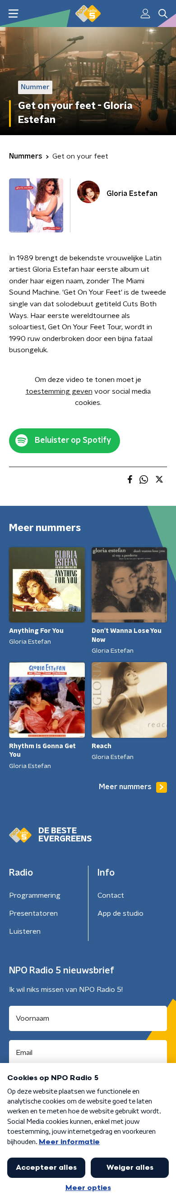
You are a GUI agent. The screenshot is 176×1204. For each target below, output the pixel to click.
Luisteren (25, 931)
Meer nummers (125, 787)
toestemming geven (59, 391)
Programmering (34, 895)
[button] (13, 13)
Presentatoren (33, 913)
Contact (110, 895)
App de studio (120, 913)
